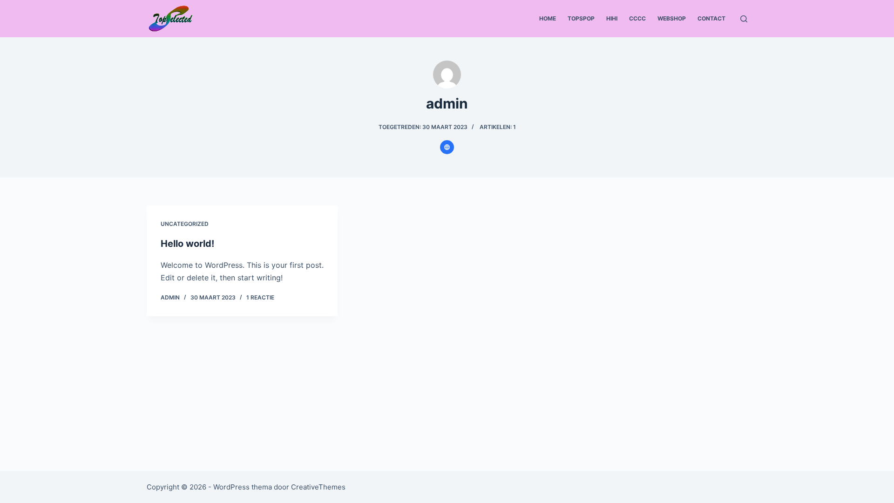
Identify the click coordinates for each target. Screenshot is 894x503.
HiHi (611, 18)
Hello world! (187, 243)
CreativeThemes (318, 487)
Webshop (671, 18)
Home (547, 18)
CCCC (637, 18)
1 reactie (260, 297)
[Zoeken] (743, 18)
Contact (711, 18)
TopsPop (581, 18)
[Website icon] (447, 147)
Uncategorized (185, 223)
